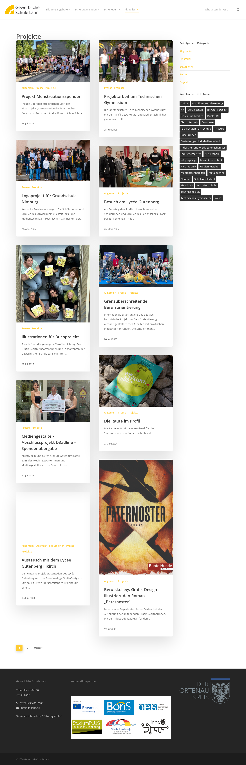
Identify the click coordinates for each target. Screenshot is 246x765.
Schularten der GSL (216, 9)
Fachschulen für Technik (196, 128)
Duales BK (213, 116)
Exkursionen (56, 545)
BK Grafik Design (217, 109)
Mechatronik (188, 166)
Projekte (50, 88)
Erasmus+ (41, 545)
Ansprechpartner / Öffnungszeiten (41, 716)
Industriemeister (191, 154)
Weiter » (38, 647)
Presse (39, 88)
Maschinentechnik (211, 160)
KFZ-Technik (212, 154)
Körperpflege (188, 160)
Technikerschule (206, 185)
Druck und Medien (192, 116)
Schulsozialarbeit (204, 179)
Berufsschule (195, 109)
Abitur (184, 103)
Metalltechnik (217, 172)
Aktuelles (130, 9)
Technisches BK (190, 191)
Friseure (219, 128)
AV (182, 109)
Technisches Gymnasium (196, 198)
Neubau (186, 179)
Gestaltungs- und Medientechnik (201, 141)
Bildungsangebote (57, 9)
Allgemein (28, 88)
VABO (218, 198)
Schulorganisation (86, 9)
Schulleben (110, 9)
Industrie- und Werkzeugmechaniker (203, 147)
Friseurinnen (188, 135)
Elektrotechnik (189, 122)
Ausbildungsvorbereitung (207, 103)
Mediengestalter (210, 166)
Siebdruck (187, 185)
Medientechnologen (193, 172)
